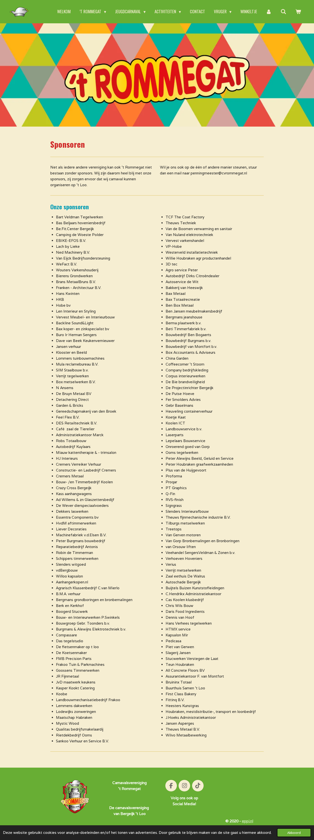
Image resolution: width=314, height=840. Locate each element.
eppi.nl (247, 821)
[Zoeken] (283, 11)
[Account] (269, 11)
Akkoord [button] (294, 832)
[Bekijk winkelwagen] (298, 11)
